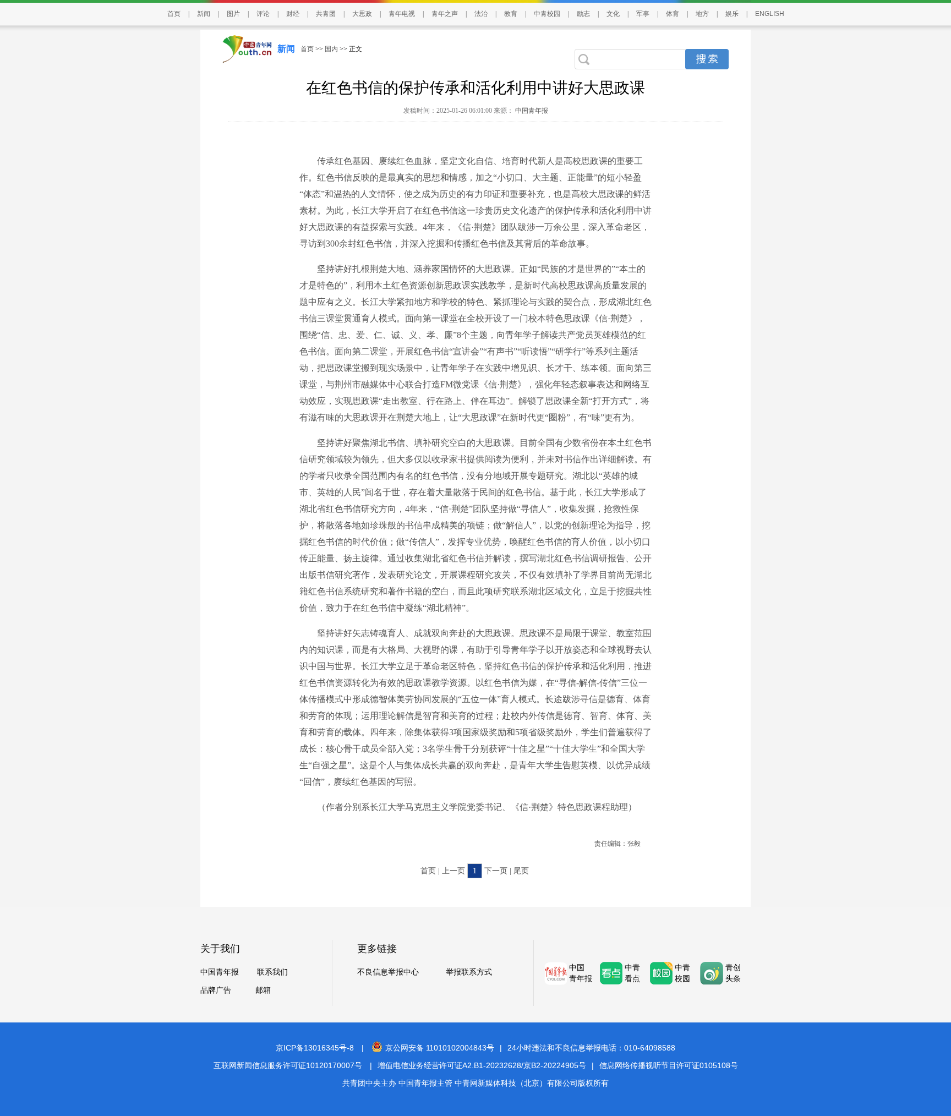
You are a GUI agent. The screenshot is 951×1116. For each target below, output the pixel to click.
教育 (510, 14)
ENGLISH (769, 14)
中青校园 (547, 14)
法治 (481, 14)
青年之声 (444, 14)
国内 (331, 49)
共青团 (326, 14)
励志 (583, 14)
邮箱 (263, 990)
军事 (642, 14)
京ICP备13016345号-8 (315, 1047)
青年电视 (402, 14)
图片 (233, 14)
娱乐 (732, 14)
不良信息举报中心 (388, 972)
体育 (672, 14)
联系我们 (272, 972)
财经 (292, 14)
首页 (174, 14)
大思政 (362, 14)
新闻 (203, 14)
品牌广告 (215, 990)
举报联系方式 (469, 972)
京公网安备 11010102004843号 (439, 1047)
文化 (613, 14)
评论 (263, 14)
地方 (702, 14)
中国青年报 (530, 110)
